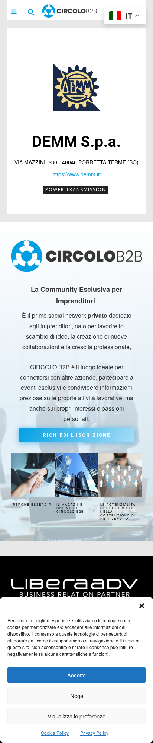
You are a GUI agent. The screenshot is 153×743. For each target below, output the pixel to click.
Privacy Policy (94, 733)
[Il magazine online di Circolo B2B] (76, 475)
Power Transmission (75, 189)
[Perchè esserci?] (33, 475)
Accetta (76, 675)
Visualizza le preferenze (76, 716)
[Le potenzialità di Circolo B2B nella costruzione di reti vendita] (120, 475)
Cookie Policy (55, 733)
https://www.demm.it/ (76, 174)
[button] (142, 606)
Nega (76, 695)
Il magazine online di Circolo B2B (70, 507)
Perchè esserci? (32, 504)
